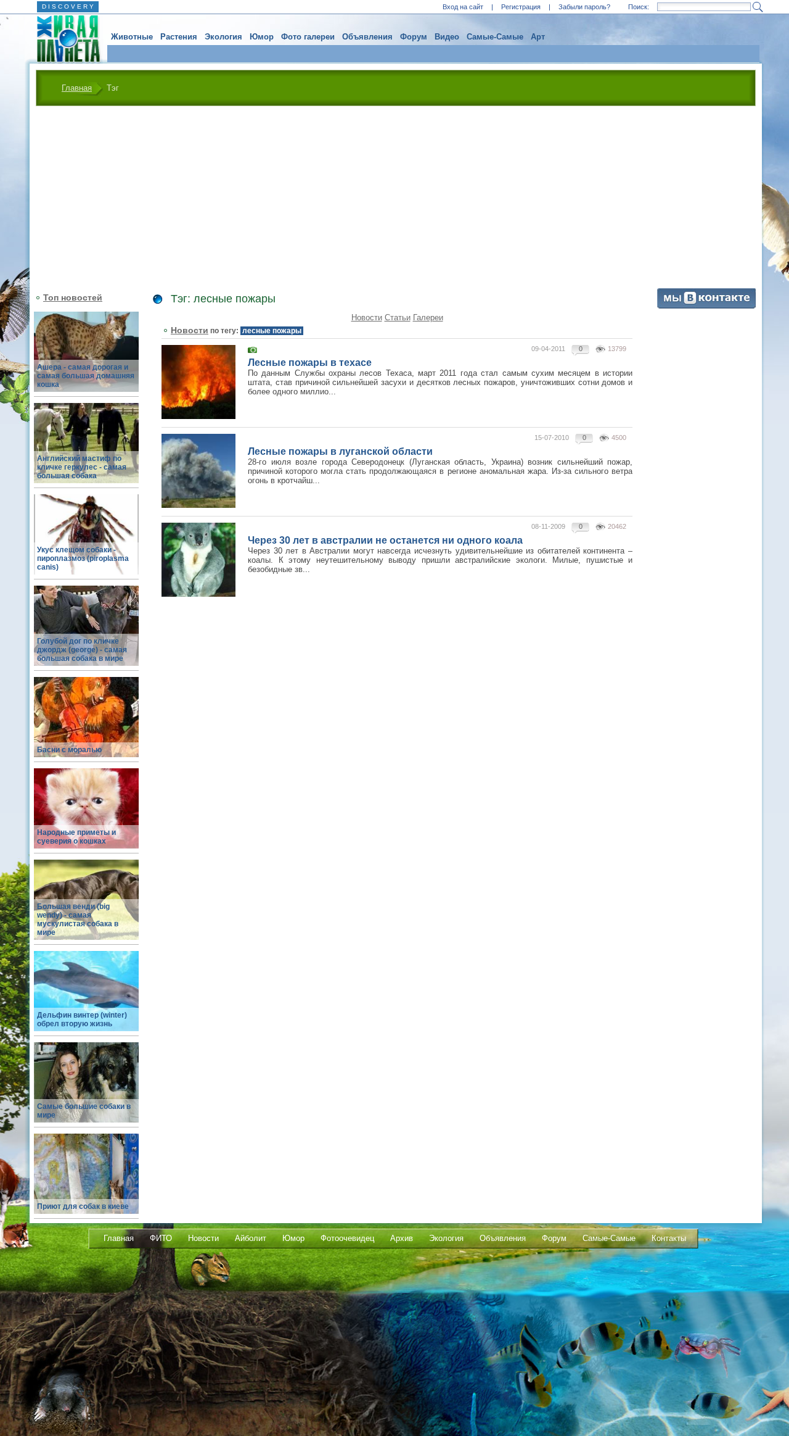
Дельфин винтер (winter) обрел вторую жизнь (82, 1019)
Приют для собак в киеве (83, 1206)
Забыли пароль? (584, 6)
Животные (132, 36)
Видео (447, 36)
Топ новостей (72, 297)
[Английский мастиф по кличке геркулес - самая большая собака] (86, 450)
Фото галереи (308, 36)
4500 (618, 437)
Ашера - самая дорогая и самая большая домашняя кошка (85, 376)
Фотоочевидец (347, 1238)
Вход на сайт (463, 6)
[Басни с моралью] (86, 724)
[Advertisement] (396, 198)
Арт (538, 36)
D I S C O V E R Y (68, 6)
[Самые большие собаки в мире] (86, 1089)
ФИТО (161, 1238)
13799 (617, 348)
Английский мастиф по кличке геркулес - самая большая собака (81, 467)
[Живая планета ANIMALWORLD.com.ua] (64, 39)
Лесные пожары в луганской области (340, 451)
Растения (178, 36)
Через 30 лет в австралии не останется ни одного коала (385, 540)
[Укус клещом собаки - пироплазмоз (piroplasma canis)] (86, 541)
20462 (617, 526)
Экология (223, 36)
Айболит (250, 1238)
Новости (366, 317)
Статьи (398, 317)
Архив (401, 1238)
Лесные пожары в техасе (310, 362)
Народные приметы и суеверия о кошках (76, 836)
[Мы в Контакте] (706, 305)
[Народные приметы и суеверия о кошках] (86, 815)
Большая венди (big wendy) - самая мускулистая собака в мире (77, 919)
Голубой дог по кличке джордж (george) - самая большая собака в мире (82, 650)
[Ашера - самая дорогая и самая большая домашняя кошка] (86, 359)
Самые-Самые (495, 36)
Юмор (262, 36)
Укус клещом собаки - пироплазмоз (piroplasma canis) (83, 558)
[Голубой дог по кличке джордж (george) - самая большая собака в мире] (86, 633)
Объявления (367, 36)
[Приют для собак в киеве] (86, 1181)
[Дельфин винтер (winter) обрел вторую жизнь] (86, 998)
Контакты (669, 1238)
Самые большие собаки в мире (84, 1110)
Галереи (428, 317)
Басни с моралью (69, 749)
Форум (413, 36)
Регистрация (521, 6)
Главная (77, 88)
